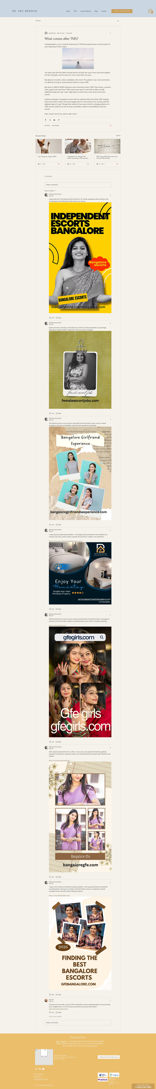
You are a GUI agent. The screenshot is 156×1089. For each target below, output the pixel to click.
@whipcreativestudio (47, 1085)
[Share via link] (59, 120)
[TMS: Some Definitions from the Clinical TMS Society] (107, 146)
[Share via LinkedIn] (54, 120)
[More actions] (110, 33)
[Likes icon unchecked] (50, 318)
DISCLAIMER (37, 1076)
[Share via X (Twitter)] (50, 120)
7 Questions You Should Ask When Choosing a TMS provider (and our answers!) (77, 157)
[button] (118, 21)
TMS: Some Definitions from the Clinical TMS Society (107, 157)
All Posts (38, 20)
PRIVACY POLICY (38, 1074)
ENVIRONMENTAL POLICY (41, 1079)
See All (118, 135)
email (62, 1041)
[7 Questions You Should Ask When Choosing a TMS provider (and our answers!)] (78, 146)
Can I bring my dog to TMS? (47, 156)
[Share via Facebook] (45, 120)
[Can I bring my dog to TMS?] (49, 146)
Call (57, 1041)
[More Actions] (110, 195)
